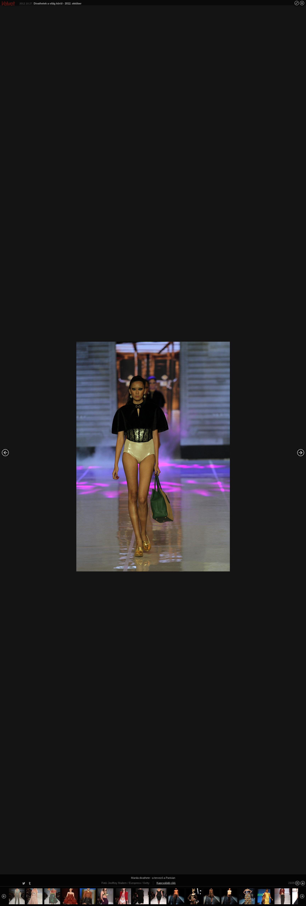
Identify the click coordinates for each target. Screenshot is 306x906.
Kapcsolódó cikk (166, 882)
